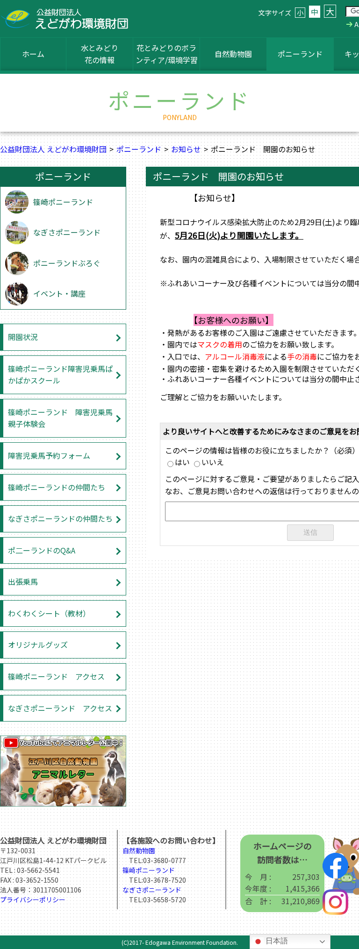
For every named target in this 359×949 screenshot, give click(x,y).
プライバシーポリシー (32, 899)
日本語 (276, 941)
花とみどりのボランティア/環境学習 (167, 53)
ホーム (33, 53)
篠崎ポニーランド (63, 201)
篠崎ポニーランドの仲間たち (56, 487)
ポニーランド (300, 53)
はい (182, 461)
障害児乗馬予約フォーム (49, 455)
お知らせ (186, 149)
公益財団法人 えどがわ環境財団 (53, 149)
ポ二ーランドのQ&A (41, 550)
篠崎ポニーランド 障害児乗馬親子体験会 (60, 418)
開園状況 (23, 336)
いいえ (212, 461)
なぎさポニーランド (67, 232)
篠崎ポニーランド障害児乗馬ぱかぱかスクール (60, 374)
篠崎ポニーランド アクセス (56, 676)
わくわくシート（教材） (49, 613)
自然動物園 (233, 53)
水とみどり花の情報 (99, 53)
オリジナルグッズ (38, 644)
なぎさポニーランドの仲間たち (60, 518)
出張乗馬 (23, 581)
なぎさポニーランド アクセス (60, 708)
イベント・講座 (59, 293)
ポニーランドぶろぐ (67, 263)
